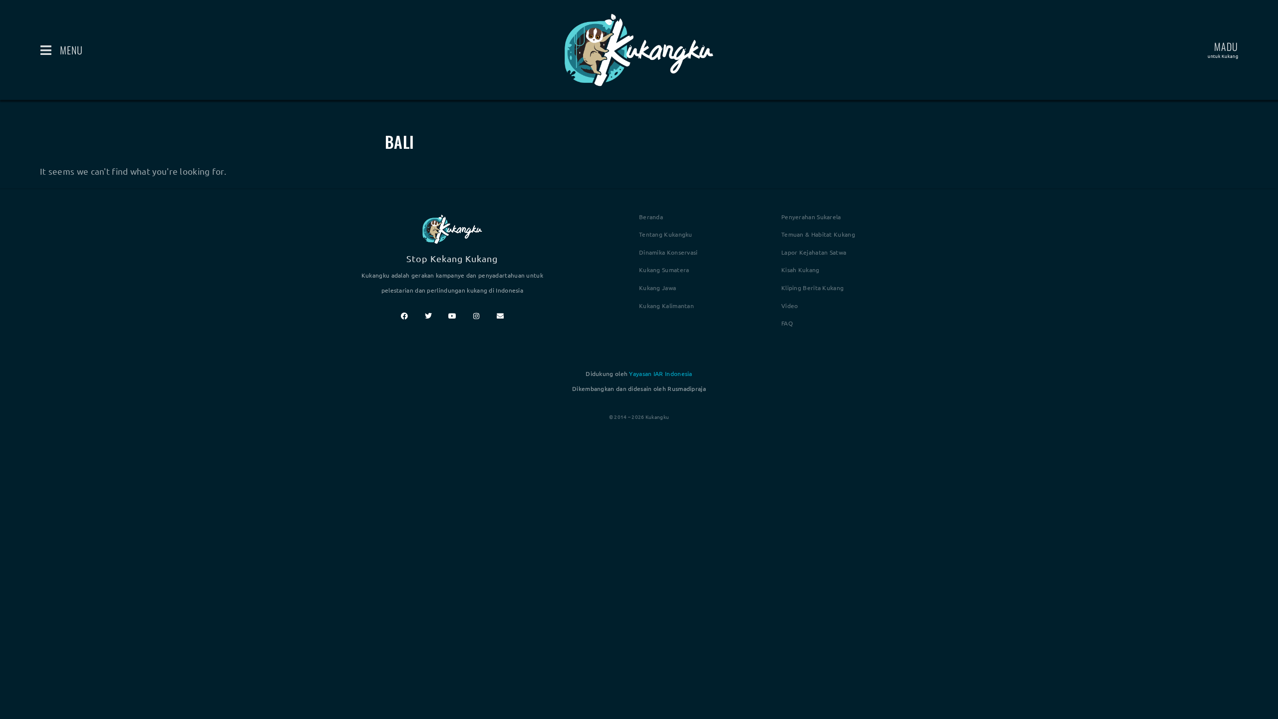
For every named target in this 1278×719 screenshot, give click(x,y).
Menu (71, 49)
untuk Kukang (1223, 55)
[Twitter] (428, 316)
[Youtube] (452, 316)
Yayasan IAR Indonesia (660, 373)
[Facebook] (404, 316)
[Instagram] (476, 316)
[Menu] (46, 50)
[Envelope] (500, 316)
